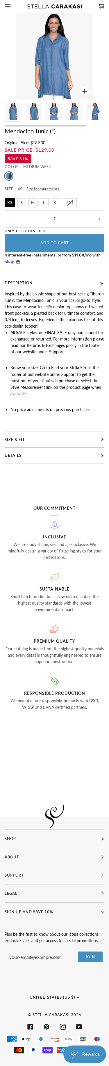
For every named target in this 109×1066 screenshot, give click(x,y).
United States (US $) (52, 997)
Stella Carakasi (51, 1014)
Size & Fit (15, 439)
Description (19, 282)
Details (13, 455)
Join (90, 956)
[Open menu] (13, 6)
